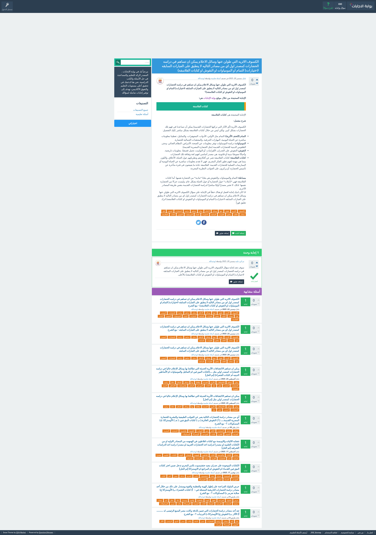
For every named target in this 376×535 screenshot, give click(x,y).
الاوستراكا (202, 479)
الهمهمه (196, 455)
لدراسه (235, 458)
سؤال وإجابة (340, 8)
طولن (227, 211)
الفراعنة (221, 500)
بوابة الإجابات (209, 98)
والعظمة (200, 500)
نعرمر (173, 504)
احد (229, 458)
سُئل (244, 78)
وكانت (189, 521)
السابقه (213, 214)
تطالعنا (198, 382)
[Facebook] (204, 222)
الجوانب (200, 431)
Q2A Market (21, 532)
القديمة (235, 434)
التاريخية (219, 504)
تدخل (182, 476)
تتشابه (236, 455)
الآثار (162, 521)
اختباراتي (133, 123)
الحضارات (178, 211)
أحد (166, 500)
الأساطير (173, 386)
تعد (237, 521)
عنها (221, 211)
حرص (236, 500)
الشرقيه (189, 458)
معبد (212, 476)
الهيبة (207, 500)
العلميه (166, 455)
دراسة (229, 431)
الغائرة (220, 434)
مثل (214, 386)
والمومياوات (182, 386)
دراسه (187, 211)
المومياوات (189, 214)
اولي (219, 386)
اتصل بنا (370, 533)
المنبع (176, 521)
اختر (169, 476)
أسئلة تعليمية (215, 78)
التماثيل (191, 386)
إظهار (213, 500)
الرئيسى (169, 521)
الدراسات (198, 458)
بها (192, 382)
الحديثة (205, 382)
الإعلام (179, 382)
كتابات (173, 214)
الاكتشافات (221, 382)
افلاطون (205, 455)
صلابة (179, 504)
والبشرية (183, 431)
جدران (219, 476)
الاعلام (207, 211)
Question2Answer (46, 532)
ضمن (175, 476)
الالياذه (229, 455)
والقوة (192, 500)
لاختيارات (205, 214)
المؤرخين (205, 434)
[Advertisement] (188, 34)
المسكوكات (186, 434)
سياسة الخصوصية (347, 533)
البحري (189, 476)
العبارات (221, 214)
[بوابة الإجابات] (361, 5)
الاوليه (181, 455)
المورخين (200, 386)
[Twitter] (198, 222)
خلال (171, 500)
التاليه (235, 214)
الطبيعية (191, 431)
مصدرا (159, 455)
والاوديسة (221, 455)
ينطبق (229, 214)
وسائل (215, 211)
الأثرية (213, 382)
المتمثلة (210, 504)
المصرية (166, 431)
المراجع (211, 479)
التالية (212, 431)
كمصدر (170, 211)
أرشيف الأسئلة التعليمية (298, 533)
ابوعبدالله (194, 309)
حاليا (172, 382)
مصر (182, 521)
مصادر (242, 214)
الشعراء (235, 389)
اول (163, 211)
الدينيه (165, 386)
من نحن (360, 533)
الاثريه (234, 211)
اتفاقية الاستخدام (331, 533)
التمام (197, 214)
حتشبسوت (204, 476)
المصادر (188, 455)
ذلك (177, 500)
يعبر (206, 431)
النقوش (180, 214)
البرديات (218, 525)
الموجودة (227, 476)
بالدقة (196, 521)
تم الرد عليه (240, 261)
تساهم (194, 211)
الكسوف (242, 211)
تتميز (202, 521)
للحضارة (175, 431)
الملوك (229, 500)
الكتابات (173, 455)
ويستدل (184, 500)
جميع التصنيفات (140, 109)
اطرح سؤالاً (328, 8)
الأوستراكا (196, 434)
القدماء (226, 479)
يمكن (200, 211)
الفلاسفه (165, 214)
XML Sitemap (316, 533)
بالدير (196, 476)
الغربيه (214, 458)
